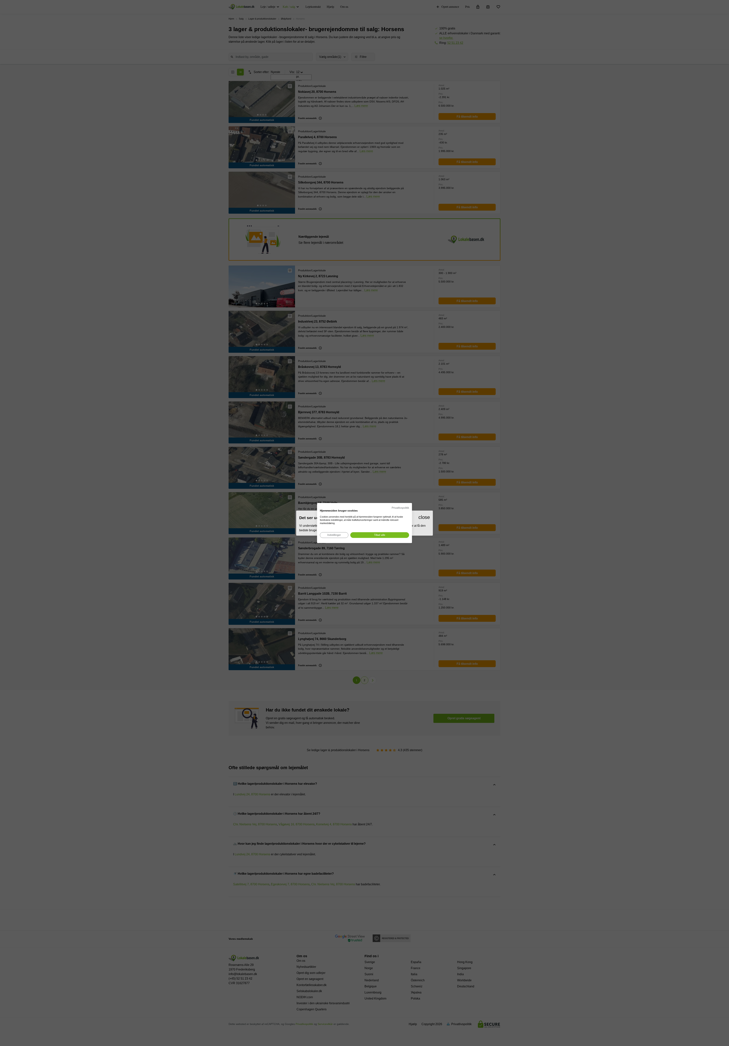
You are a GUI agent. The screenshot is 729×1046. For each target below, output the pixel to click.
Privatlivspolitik (400, 507)
